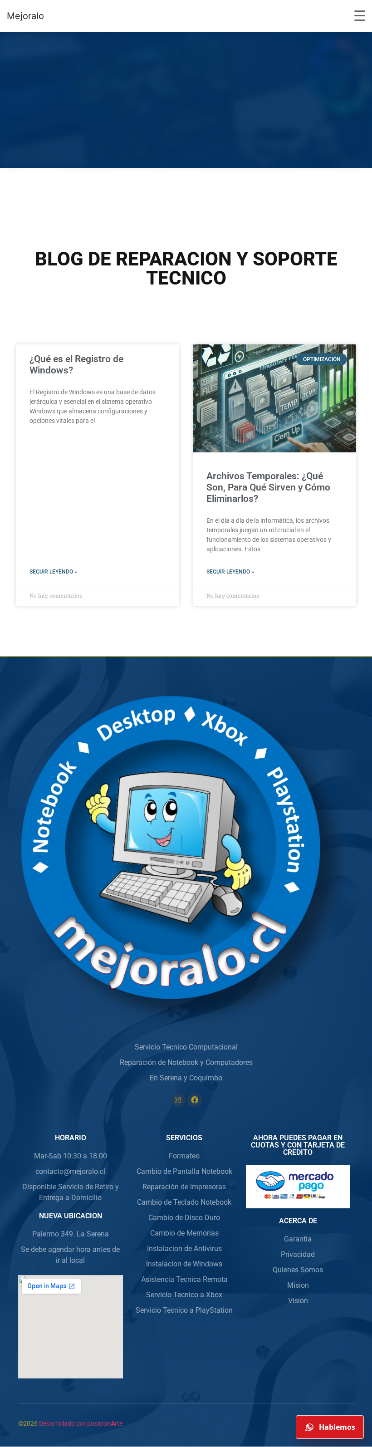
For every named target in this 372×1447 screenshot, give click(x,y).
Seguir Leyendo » (53, 572)
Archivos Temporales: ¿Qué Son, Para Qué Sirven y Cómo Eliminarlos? (268, 487)
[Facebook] (194, 1100)
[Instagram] (178, 1100)
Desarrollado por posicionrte (80, 1423)
